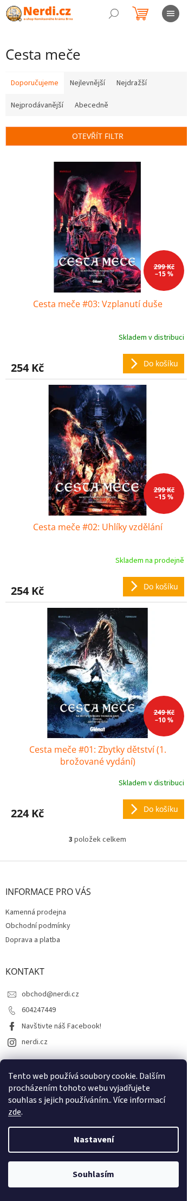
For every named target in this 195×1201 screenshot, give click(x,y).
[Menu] (170, 13)
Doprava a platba (32, 940)
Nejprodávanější (37, 105)
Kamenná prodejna (35, 912)
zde (14, 1112)
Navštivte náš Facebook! (61, 1026)
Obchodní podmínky (37, 925)
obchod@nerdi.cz (50, 994)
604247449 (39, 1010)
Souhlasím (93, 1174)
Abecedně (91, 105)
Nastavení (94, 1140)
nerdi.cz (35, 1042)
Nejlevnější (87, 83)
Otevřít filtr (97, 136)
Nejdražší (131, 83)
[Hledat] (114, 13)
